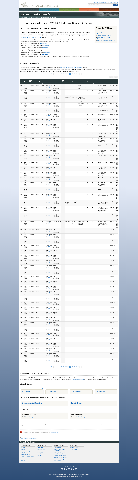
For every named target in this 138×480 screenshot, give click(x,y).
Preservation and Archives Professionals (43, 451)
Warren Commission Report (104, 35)
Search (115, 4)
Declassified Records (58, 453)
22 (76, 74)
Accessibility (57, 474)
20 (72, 74)
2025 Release (26, 391)
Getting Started (57, 447)
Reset (116, 77)
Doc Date (48, 83)
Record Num (26, 82)
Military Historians (41, 449)
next (83, 74)
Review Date (111, 82)
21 (74, 74)
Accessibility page (54, 432)
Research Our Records (28, 10)
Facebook (62, 469)
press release (43, 43)
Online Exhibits (24, 460)
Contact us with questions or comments (28, 438)
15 (61, 74)
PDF (48, 87)
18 (68, 74)
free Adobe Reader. (36, 431)
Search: (91, 77)
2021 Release (100, 391)
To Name (67, 83)
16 (63, 74)
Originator (94, 83)
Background (100, 34)
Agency (43, 83)
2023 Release (51, 391)
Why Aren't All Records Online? (60, 457)
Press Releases (76, 403)
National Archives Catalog (26, 452)
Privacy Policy (63, 474)
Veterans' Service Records (48, 10)
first (52, 74)
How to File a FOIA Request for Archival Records (60, 459)
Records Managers (42, 453)
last (86, 74)
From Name (73, 82)
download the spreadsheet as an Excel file (70, 67)
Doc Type (55, 83)
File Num (63, 81)
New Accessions (73, 449)
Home (22, 17)
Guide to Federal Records (59, 452)
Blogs (73, 469)
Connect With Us (69, 466)
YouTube (71, 469)
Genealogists (40, 447)
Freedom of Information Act (73, 474)
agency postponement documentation (51, 388)
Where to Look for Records (60, 455)
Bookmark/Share (107, 2)
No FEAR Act (82, 474)
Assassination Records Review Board (106, 40)
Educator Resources (69, 10)
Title (79, 83)
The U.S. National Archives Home (39, 4)
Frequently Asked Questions (32, 403)
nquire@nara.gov (30, 417)
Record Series (101, 83)
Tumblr (69, 469)
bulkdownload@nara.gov (78, 379)
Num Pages (88, 82)
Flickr (76, 469)
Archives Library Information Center (27, 458)
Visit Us (89, 10)
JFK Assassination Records (41, 17)
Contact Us (115, 2)
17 (65, 74)
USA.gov (87, 474)
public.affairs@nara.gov (80, 417)
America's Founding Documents (109, 10)
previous (56, 74)
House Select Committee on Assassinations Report (104, 38)
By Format (23, 449)
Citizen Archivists (98, 2)
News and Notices (74, 447)
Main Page (99, 32)
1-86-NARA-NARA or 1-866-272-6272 (69, 477)
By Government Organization (27, 451)
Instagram (67, 469)
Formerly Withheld (38, 82)
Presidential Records (25, 454)
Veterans (39, 455)
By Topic (23, 447)
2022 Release (75, 391)
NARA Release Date (31, 82)
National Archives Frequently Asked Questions (60, 450)
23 (78, 74)
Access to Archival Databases (27, 456)
